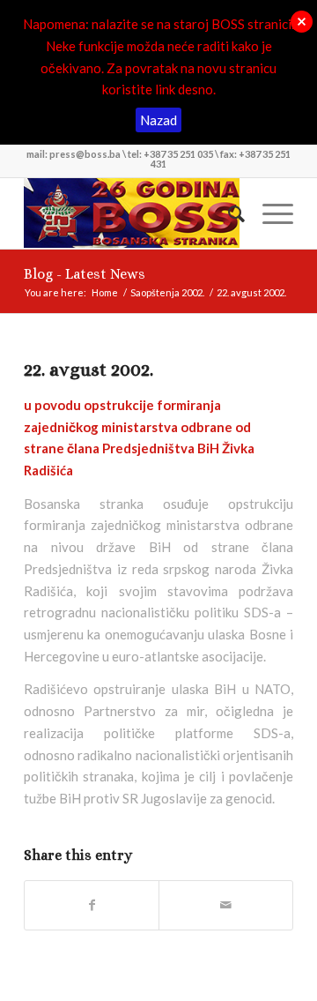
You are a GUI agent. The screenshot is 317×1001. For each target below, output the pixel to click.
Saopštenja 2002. (167, 292)
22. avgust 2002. (88, 369)
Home (105, 292)
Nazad (158, 120)
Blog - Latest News (84, 273)
